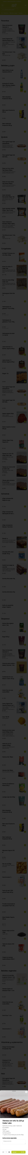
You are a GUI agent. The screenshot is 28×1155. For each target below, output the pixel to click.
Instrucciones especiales (9, 1138)
